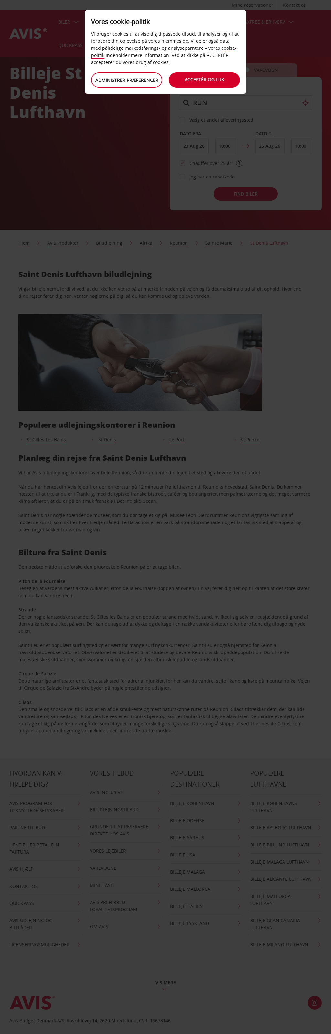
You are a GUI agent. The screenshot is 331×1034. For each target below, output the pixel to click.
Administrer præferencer (126, 80)
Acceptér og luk (204, 79)
